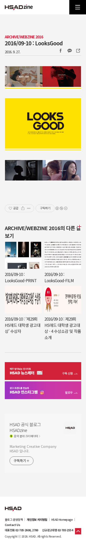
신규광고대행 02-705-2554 (57, 530)
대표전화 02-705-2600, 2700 (21, 530)
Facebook (60, 50)
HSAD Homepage (62, 519)
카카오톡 (69, 50)
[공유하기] (23, 208)
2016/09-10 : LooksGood (34, 43)
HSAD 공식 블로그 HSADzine (19, 7)
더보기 (78, 226)
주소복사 (77, 50)
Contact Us (12, 524)
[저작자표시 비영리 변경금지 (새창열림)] (61, 208)
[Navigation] (78, 7)
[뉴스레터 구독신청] (43, 371)
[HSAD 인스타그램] (43, 390)
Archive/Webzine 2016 (24, 37)
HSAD (13, 505)
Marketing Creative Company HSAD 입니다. (33, 448)
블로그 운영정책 (14, 519)
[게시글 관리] (29, 208)
